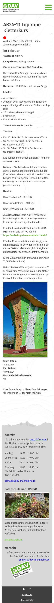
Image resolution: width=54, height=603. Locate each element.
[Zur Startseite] (9, 7)
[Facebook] (24, 589)
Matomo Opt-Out (13, 539)
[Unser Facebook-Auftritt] (24, 589)
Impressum (27, 594)
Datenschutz (27, 600)
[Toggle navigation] (49, 7)
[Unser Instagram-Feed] (30, 589)
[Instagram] (30, 589)
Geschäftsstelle (38, 439)
